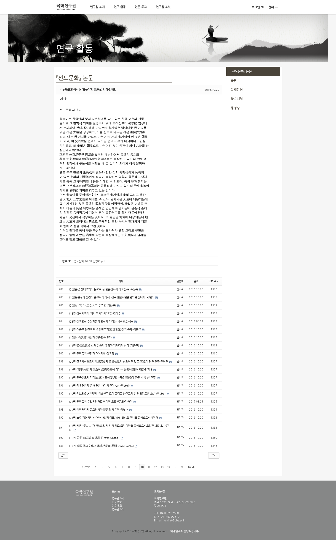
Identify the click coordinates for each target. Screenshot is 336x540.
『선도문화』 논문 (241, 71)
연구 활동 (120, 6)
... (102, 467)
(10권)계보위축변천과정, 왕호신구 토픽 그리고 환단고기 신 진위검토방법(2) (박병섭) (117, 393)
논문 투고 (141, 6)
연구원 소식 (163, 6)
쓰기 (214, 455)
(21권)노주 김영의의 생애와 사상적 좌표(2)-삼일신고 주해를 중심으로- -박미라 (114, 417)
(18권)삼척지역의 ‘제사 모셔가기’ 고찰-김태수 (95, 313)
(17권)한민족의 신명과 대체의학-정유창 (92, 353)
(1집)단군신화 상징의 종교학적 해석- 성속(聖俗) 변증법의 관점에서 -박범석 (112, 297)
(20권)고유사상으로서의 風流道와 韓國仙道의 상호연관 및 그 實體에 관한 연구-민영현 (119, 361)
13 (162, 467)
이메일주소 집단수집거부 (184, 531)
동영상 (235, 108)
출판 (234, 80)
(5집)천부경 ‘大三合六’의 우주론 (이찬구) (93, 305)
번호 (61, 281)
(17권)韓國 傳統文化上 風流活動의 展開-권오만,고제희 (101, 445)
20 (182, 467)
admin (63, 98)
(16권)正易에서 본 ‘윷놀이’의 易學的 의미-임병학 (88, 89)
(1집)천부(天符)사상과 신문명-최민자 (90, 337)
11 (149, 467)
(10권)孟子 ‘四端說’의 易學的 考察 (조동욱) (94, 437)
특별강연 (237, 89)
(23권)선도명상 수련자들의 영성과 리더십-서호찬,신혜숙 (101, 321)
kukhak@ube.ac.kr (174, 520)
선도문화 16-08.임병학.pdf (89, 261)
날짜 (196, 281)
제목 (121, 281)
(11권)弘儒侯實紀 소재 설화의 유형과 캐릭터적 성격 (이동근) (104, 345)
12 (155, 467)
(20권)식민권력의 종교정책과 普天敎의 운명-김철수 (99, 409)
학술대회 (237, 99)
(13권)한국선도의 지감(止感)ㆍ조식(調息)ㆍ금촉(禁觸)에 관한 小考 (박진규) (113, 377)
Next (191, 467)
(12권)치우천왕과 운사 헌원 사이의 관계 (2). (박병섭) (99, 385)
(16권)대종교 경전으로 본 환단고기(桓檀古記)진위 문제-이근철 (105, 329)
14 (168, 467)
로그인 (256, 7)
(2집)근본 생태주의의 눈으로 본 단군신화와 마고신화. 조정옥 (104, 289)
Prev (86, 467)
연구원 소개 (97, 6)
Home (116, 491)
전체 (271, 7)
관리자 (180, 289)
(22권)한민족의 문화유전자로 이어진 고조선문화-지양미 (101, 401)
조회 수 (212, 281)
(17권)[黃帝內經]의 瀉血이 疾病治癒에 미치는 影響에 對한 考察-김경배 (111, 369)
